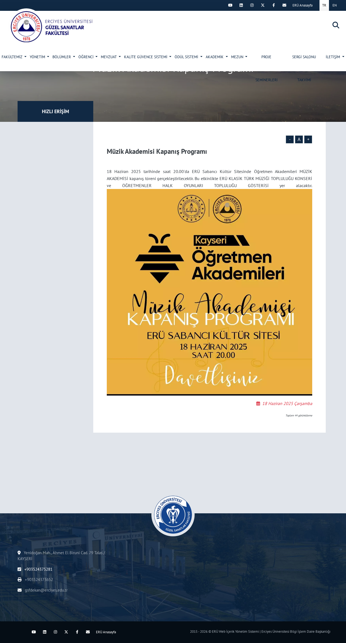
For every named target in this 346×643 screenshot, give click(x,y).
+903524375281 (37, 569)
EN (334, 5)
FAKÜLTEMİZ (12, 56)
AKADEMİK (215, 56)
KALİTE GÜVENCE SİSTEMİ (146, 56)
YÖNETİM (38, 56)
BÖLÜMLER (62, 56)
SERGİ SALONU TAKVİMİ (304, 62)
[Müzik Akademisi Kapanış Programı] (54, 26)
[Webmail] (284, 5)
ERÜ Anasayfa (302, 5)
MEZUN (237, 56)
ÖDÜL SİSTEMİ (187, 56)
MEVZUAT (109, 56)
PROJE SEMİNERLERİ (266, 62)
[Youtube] (230, 5)
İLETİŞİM (333, 56)
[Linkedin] (241, 5)
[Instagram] (252, 5)
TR (324, 5)
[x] (263, 5)
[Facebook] (274, 5)
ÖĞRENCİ (86, 56)
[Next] (219, 5)
